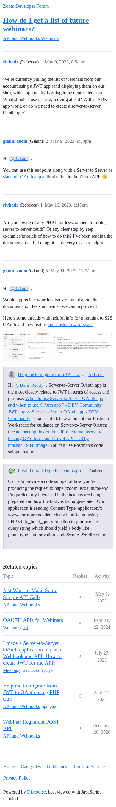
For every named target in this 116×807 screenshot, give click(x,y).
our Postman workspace (70, 324)
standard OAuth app (22, 176)
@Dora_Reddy (29, 385)
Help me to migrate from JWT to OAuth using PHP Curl (52, 374)
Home (9, 766)
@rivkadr (19, 158)
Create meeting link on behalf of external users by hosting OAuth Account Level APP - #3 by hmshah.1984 (54, 438)
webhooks (31, 670)
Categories (31, 766)
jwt (51, 670)
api (25, 627)
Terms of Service (89, 766)
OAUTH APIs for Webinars (33, 620)
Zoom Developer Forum (26, 6)
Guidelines (57, 766)
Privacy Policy (17, 777)
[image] (58, 347)
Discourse (36, 791)
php (53, 706)
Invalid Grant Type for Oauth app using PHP (52, 470)
